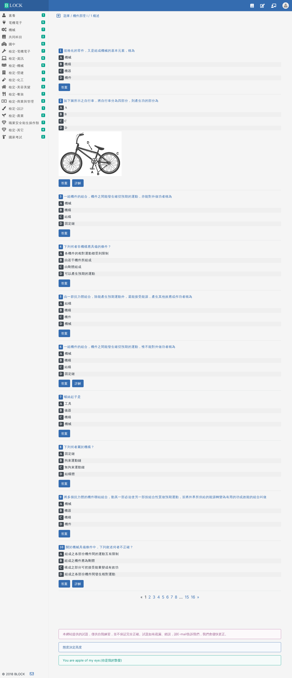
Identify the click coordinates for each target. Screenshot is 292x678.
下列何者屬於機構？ (78, 447)
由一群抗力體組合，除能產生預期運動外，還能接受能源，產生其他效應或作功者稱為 (127, 297)
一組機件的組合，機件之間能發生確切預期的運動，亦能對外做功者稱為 (117, 196)
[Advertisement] (170, 30)
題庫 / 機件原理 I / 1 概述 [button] (79, 16)
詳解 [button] (78, 183)
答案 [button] (64, 87)
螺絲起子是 (72, 397)
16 (193, 597)
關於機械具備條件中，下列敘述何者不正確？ (99, 547)
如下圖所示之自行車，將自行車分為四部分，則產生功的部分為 (111, 101)
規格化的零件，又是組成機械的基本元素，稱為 (99, 50)
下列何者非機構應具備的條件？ (87, 246)
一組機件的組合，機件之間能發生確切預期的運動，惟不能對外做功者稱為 (119, 347)
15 (187, 597)
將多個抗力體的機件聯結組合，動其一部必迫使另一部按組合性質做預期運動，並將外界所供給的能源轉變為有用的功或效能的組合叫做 (165, 497)
